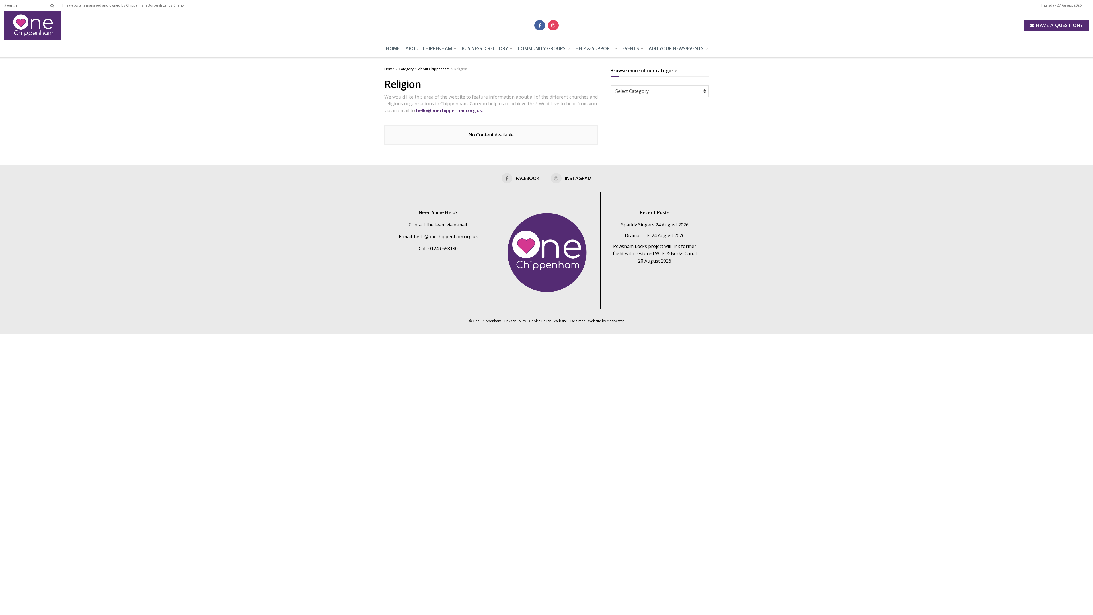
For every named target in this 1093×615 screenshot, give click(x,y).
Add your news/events (676, 48)
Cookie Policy (540, 321)
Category (406, 69)
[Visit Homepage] (32, 25)
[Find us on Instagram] (553, 25)
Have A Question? (1059, 25)
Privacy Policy (515, 321)
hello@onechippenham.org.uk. (450, 110)
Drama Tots (637, 235)
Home (392, 48)
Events (630, 48)
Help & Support (594, 48)
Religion (460, 69)
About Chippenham (429, 48)
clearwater (615, 321)
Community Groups (542, 48)
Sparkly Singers (637, 225)
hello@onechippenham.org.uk (446, 236)
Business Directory (485, 48)
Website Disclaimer (569, 321)
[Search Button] (51, 5)
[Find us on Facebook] (539, 25)
